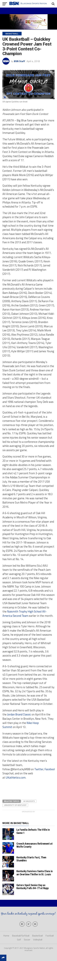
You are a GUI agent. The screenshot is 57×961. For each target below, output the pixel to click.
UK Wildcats (29, 801)
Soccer (27, 939)
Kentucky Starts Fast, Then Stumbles (31, 859)
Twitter (38, 769)
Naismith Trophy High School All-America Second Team (24, 613)
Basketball (37, 935)
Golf (19, 939)
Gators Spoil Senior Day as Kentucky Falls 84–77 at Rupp (32, 886)
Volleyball (37, 939)
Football (50, 935)
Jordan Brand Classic (19, 714)
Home (6, 935)
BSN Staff (19, 61)
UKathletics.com (16, 777)
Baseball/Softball (20, 935)
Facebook (50, 769)
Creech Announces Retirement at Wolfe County (34, 845)
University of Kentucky (15, 805)
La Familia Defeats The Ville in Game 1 (33, 831)
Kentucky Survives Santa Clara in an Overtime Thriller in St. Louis (34, 873)
